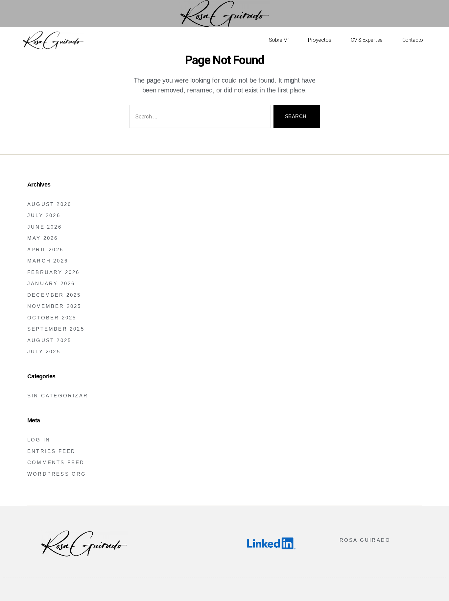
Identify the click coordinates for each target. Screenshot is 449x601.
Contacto (412, 40)
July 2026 (43, 215)
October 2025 (51, 317)
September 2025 (55, 329)
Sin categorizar (57, 395)
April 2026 (45, 249)
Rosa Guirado (365, 540)
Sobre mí (278, 40)
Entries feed (51, 451)
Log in (38, 439)
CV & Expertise (367, 40)
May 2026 (42, 238)
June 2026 (44, 227)
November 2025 (54, 306)
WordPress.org (56, 474)
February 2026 (53, 272)
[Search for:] (199, 118)
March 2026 (47, 260)
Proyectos (319, 40)
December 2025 (54, 295)
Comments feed (56, 462)
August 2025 (49, 340)
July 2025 (43, 351)
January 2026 (51, 283)
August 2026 (49, 204)
